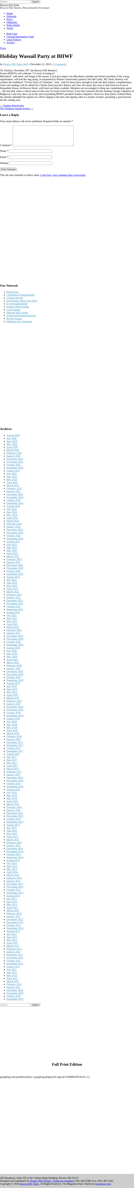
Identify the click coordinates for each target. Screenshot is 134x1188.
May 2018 (12, 727)
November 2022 (15, 568)
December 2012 (15, 919)
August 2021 (13, 612)
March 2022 (13, 591)
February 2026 (14, 453)
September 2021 (15, 609)
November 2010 (15, 993)
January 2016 (13, 810)
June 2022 (12, 582)
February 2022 (14, 594)
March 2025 (13, 485)
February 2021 (14, 630)
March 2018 (13, 733)
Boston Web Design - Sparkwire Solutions (52, 1180)
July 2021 (12, 615)
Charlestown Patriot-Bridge (21, 295)
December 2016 (15, 777)
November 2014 (15, 851)
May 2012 (12, 940)
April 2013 (12, 907)
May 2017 (12, 763)
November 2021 (15, 603)
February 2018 (14, 736)
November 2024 (15, 497)
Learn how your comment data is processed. (63, 175)
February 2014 (14, 878)
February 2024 (14, 523)
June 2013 (12, 901)
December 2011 (15, 954)
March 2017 (13, 768)
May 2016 (12, 798)
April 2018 (12, 730)
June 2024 (12, 512)
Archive (11, 42)
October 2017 (14, 748)
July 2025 (12, 473)
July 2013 (12, 898)
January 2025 (13, 491)
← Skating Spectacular (12, 105)
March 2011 (13, 981)
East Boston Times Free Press (22, 300)
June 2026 (12, 441)
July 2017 (12, 757)
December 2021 (15, 600)
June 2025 (12, 476)
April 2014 (12, 872)
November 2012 (15, 922)
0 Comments (59, 64)
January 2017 (13, 774)
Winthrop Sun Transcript (19, 321)
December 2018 (15, 706)
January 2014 (13, 881)
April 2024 (12, 518)
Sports (10, 28)
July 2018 (12, 721)
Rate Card (12, 33)
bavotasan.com (103, 1183)
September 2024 (15, 503)
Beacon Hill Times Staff (15, 64)
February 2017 (14, 771)
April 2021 (12, 624)
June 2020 (12, 653)
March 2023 (13, 556)
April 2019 (12, 695)
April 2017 (12, 765)
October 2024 (14, 500)
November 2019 (15, 674)
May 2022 (12, 585)
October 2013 (14, 889)
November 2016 (15, 780)
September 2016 (15, 786)
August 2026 (13, 435)
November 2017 (15, 745)
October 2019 (14, 677)
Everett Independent (17, 303)
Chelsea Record (15, 297)
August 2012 (13, 931)
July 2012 (12, 934)
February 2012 (14, 948)
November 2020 (15, 639)
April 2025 (12, 482)
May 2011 (12, 975)
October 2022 (14, 571)
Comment (6, 145)
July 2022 (12, 580)
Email (4, 157)
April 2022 (12, 588)
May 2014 (12, 869)
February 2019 (14, 701)
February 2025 (14, 488)
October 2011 (14, 960)
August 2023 (13, 541)
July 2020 (12, 650)
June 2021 (12, 618)
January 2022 (13, 597)
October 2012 (14, 925)
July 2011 (12, 969)
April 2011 (12, 978)
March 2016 (13, 804)
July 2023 (12, 544)
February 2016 (14, 807)
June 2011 (12, 972)
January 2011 (13, 987)
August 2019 (13, 683)
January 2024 (13, 526)
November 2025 (15, 461)
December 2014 (15, 848)
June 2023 (12, 547)
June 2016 (12, 795)
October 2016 (14, 783)
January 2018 (13, 739)
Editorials (11, 16)
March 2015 (13, 839)
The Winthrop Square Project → (16, 108)
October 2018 (14, 712)
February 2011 (14, 984)
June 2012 (12, 937)
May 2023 (12, 550)
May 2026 (12, 444)
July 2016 (12, 792)
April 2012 (12, 943)
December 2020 (15, 636)
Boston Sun (13, 292)
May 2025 (12, 479)
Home (10, 13)
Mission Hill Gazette (17, 312)
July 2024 (12, 509)
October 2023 (14, 535)
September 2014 (15, 857)
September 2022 (15, 574)
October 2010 (14, 996)
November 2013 (15, 886)
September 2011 (15, 963)
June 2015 (12, 830)
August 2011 (13, 966)
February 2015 (14, 842)
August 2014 (13, 860)
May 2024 (12, 515)
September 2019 (15, 680)
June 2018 (12, 724)
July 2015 (12, 827)
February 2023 (14, 559)
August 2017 (13, 754)
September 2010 (15, 999)
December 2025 (15, 458)
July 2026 (12, 438)
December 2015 (15, 813)
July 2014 (12, 863)
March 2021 (13, 627)
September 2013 (15, 892)
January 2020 (13, 668)
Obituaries (12, 22)
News (10, 19)
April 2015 (12, 836)
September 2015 (15, 822)
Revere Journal (14, 318)
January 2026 (13, 456)
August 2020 (13, 647)
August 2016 (13, 789)
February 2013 (14, 913)
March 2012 (13, 945)
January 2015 (13, 845)
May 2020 (12, 656)
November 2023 (15, 532)
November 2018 (15, 709)
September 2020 (15, 644)
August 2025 (13, 470)
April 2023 (12, 553)
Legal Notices (14, 39)
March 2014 (13, 875)
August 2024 (13, 506)
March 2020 (13, 662)
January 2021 (13, 633)
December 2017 (15, 742)
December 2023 (15, 529)
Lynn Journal (13, 309)
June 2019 (12, 689)
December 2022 (15, 565)
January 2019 (13, 703)
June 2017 (12, 760)
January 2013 (13, 916)
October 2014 (14, 854)
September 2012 (15, 928)
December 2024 (15, 494)
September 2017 (15, 751)
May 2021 (12, 621)
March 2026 (13, 450)
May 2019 (12, 692)
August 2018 (13, 718)
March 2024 (13, 520)
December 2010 (15, 990)
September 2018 (15, 715)
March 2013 (13, 910)
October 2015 (14, 819)
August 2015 (13, 824)
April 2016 (12, 801)
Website (4, 163)
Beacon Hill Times (9, 4)
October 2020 (14, 641)
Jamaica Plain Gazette (18, 306)
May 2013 (12, 904)
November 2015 (15, 816)
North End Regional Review (21, 315)
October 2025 (14, 464)
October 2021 (14, 606)
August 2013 (13, 895)
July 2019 (12, 686)
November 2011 (15, 957)
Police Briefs (13, 25)
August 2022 (13, 577)
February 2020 (14, 665)
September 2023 (15, 538)
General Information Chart (20, 36)
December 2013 (15, 884)
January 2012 (13, 951)
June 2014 (12, 866)
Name (4, 151)
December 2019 (15, 671)
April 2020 (12, 659)
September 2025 (15, 467)
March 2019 (13, 698)
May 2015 (12, 833)
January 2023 (13, 562)
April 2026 (12, 447)
